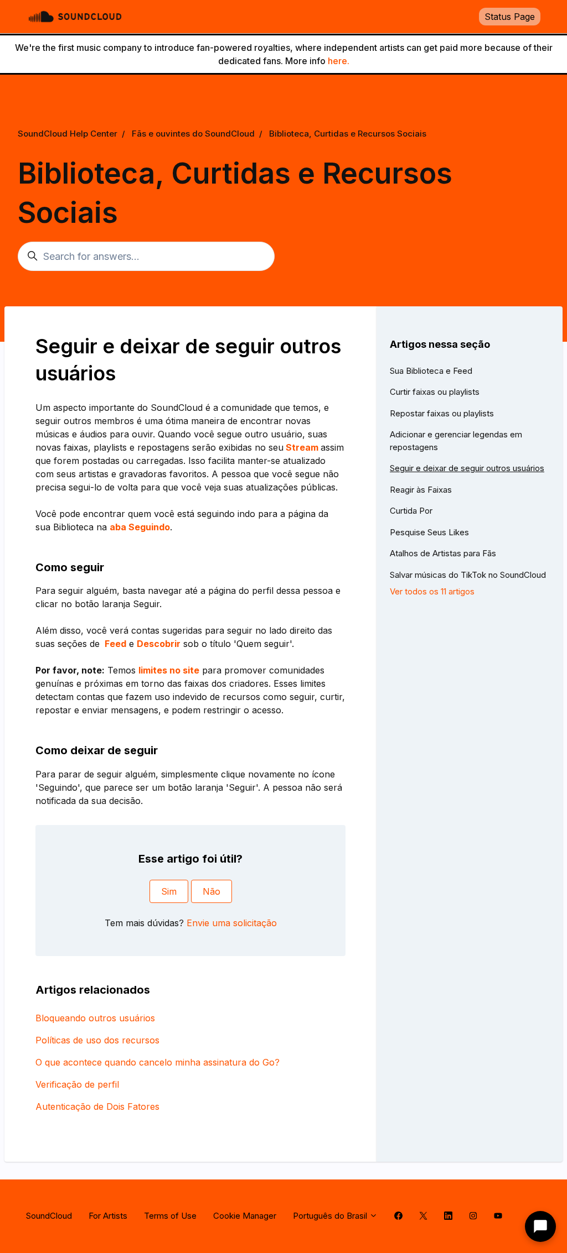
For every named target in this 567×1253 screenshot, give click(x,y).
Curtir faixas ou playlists (435, 392)
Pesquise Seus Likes (429, 532)
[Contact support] (540, 1226)
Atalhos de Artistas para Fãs (443, 553)
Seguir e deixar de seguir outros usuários (467, 468)
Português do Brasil (331, 1215)
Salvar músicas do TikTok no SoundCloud (468, 575)
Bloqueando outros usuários (95, 1018)
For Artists (108, 1215)
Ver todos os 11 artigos (432, 591)
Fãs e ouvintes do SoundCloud (193, 133)
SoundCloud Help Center (67, 133)
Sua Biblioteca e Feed (431, 371)
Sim (169, 891)
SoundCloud (49, 1215)
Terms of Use (170, 1215)
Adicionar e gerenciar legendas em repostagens (456, 440)
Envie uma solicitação (232, 922)
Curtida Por (411, 510)
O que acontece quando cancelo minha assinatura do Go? (157, 1062)
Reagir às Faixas (421, 489)
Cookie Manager (244, 1215)
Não (211, 891)
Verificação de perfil (77, 1084)
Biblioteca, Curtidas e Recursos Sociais (347, 133)
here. (338, 60)
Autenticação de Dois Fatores (97, 1106)
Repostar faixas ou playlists (442, 413)
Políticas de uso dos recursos (97, 1040)
